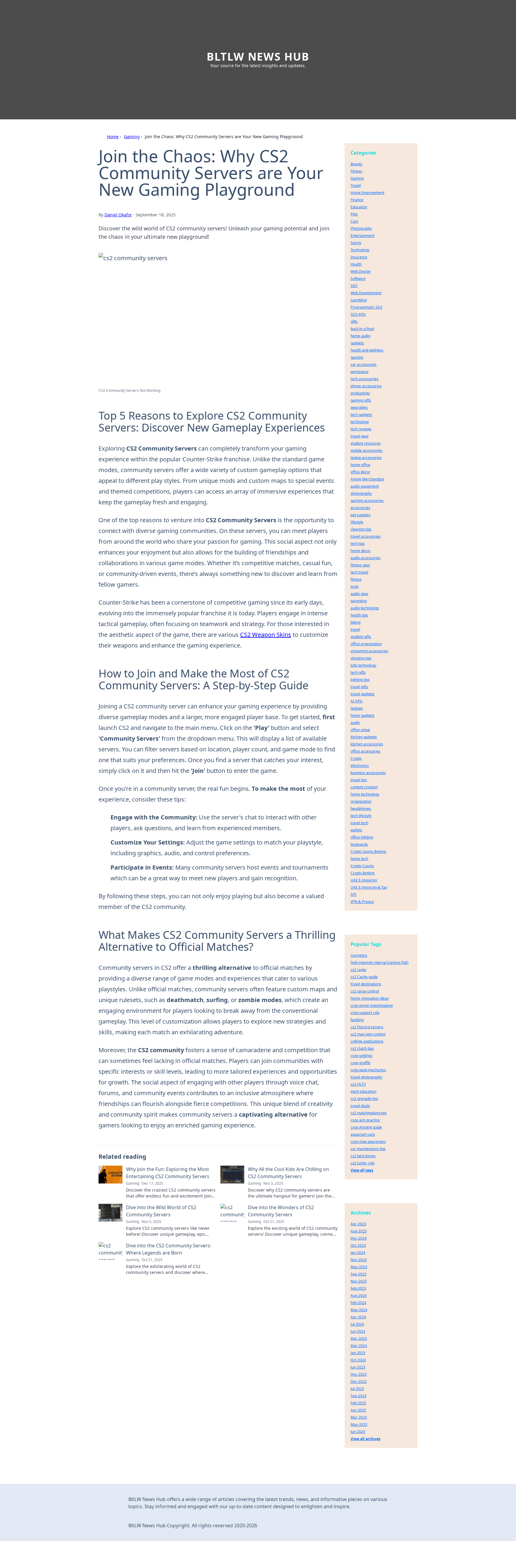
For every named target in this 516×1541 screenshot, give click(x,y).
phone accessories (366, 386)
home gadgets (362, 715)
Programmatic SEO (366, 307)
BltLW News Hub (258, 56)
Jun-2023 (358, 1367)
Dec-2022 (359, 1381)
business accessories (368, 772)
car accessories (364, 364)
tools (355, 586)
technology (360, 421)
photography (361, 493)
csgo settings (361, 1055)
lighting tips (360, 679)
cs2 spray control (365, 991)
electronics (360, 765)
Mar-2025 (359, 1417)
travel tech (359, 822)
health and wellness (367, 350)
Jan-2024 (358, 1252)
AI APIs (357, 701)
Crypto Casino (362, 865)
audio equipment (365, 486)
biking (355, 622)
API (353, 894)
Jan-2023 (358, 1352)
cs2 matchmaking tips (369, 1112)
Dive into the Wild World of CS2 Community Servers (161, 1211)
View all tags (362, 1170)
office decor (360, 471)
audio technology (365, 608)
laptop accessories (366, 457)
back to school (362, 328)
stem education (363, 1091)
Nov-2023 (359, 1281)
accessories (360, 507)
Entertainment (362, 235)
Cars (354, 221)
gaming (357, 357)
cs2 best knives (363, 1155)
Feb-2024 (358, 1302)
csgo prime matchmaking (372, 1005)
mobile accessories (367, 450)
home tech (359, 858)
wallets (356, 830)
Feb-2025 (358, 1403)
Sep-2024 (358, 1395)
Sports (356, 242)
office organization (366, 643)
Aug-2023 (359, 1231)
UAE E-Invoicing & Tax (369, 887)
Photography (361, 228)
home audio (360, 335)
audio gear (359, 593)
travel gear (360, 436)
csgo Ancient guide (366, 1127)
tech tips (358, 543)
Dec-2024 (359, 1238)
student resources (366, 443)
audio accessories (365, 557)
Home (113, 136)
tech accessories (364, 378)
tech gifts (358, 672)
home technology (365, 794)
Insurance (359, 257)
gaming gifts (361, 400)
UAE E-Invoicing (364, 880)
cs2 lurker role (362, 1163)
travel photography (366, 1077)
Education (359, 206)
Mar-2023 (359, 1338)
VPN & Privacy (362, 901)
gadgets (357, 343)
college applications (367, 1041)
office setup (360, 729)
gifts (354, 321)
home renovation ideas (370, 998)
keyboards (359, 844)
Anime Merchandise (367, 479)
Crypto (356, 758)
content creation (364, 787)
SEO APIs (358, 314)
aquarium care (363, 1134)
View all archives (365, 1438)
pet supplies (361, 514)
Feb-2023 (358, 1288)
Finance (357, 199)
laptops (357, 708)
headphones (361, 808)
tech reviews (361, 429)
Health (356, 264)
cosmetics (359, 955)
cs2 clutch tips (362, 1048)
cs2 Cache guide (364, 976)
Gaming (132, 136)
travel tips (359, 779)
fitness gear (360, 565)
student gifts (361, 636)
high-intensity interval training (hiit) (379, 962)
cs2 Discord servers (367, 1027)
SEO (354, 285)
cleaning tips (361, 529)
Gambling (359, 300)
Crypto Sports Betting (368, 851)
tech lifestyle (361, 815)
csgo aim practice (365, 1120)
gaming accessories (367, 500)
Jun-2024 (358, 1331)
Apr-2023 (358, 1223)
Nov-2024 (359, 1259)
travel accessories (366, 536)
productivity (360, 393)
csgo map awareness (368, 1141)
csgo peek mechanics (368, 1069)
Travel (356, 185)
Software (358, 278)
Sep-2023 (358, 1274)
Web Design (361, 271)
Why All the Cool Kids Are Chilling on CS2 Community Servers (288, 1173)
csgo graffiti (360, 1062)
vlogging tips (361, 658)
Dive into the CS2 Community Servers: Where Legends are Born (168, 1249)
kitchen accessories (367, 744)
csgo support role (365, 1012)
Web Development (366, 292)
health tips (359, 615)
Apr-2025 (358, 1410)
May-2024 (359, 1309)
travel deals (360, 1105)
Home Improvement (367, 192)
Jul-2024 (357, 1324)
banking (357, 1019)
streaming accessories (369, 651)
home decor (361, 550)
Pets (354, 214)
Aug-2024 (359, 1295)
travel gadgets (362, 693)
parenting (359, 600)
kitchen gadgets (364, 736)
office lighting (362, 837)
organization (361, 801)
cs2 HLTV (358, 1084)
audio (355, 722)
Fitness (356, 171)
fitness (356, 579)
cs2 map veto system (368, 1034)
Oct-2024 (358, 1360)
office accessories (365, 751)
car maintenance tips (368, 1148)
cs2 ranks (358, 969)
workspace (359, 371)
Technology (360, 249)
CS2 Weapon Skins (265, 635)
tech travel (359, 572)
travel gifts (359, 686)
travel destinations (366, 984)
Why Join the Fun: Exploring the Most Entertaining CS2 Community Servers (167, 1173)
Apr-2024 (358, 1317)
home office (360, 464)
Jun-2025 (358, 1431)
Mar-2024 (359, 1345)
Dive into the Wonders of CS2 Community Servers (281, 1211)
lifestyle (357, 522)
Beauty (356, 164)
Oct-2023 (358, 1245)
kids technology (363, 665)
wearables (359, 407)
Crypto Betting (362, 873)
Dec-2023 (359, 1374)
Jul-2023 (357, 1388)
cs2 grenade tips (364, 1098)
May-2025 (359, 1424)
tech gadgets (361, 414)
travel (355, 629)
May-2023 (359, 1266)
